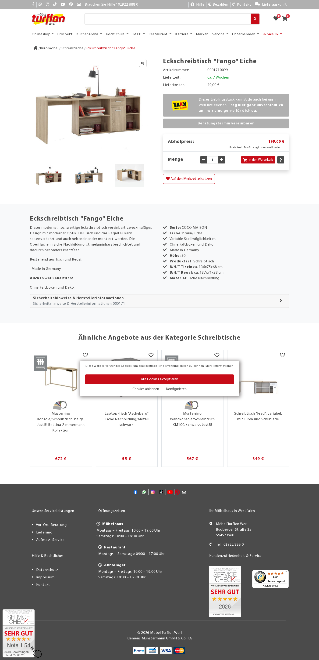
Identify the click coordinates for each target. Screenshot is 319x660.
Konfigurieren (176, 389)
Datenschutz (47, 570)
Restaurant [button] (159, 34)
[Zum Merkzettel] (277, 19)
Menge (175, 159)
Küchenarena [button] (87, 34)
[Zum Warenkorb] (286, 19)
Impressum (45, 577)
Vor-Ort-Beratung (51, 525)
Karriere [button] (182, 34)
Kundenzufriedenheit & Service (235, 556)
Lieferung (44, 532)
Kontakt (43, 585)
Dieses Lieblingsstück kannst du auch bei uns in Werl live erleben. (241, 105)
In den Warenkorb (261, 160)
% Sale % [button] (271, 34)
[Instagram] (47, 5)
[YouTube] (63, 5)
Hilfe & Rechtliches (48, 556)
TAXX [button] (137, 34)
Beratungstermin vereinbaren (226, 123)
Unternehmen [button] (244, 34)
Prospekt (65, 34)
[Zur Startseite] (35, 48)
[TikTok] (55, 5)
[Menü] (286, 573)
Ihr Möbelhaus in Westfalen (232, 511)
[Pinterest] (71, 5)
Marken (202, 34)
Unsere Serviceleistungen (53, 511)
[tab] (159, 301)
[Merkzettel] (85, 356)
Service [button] (218, 34)
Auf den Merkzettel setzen (191, 179)
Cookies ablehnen (145, 389)
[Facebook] (33, 5)
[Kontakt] (211, 545)
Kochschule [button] (116, 34)
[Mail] (79, 5)
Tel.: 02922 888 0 (230, 545)
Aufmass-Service (50, 540)
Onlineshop (41, 34)
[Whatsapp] (40, 5)
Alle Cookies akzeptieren (159, 379)
